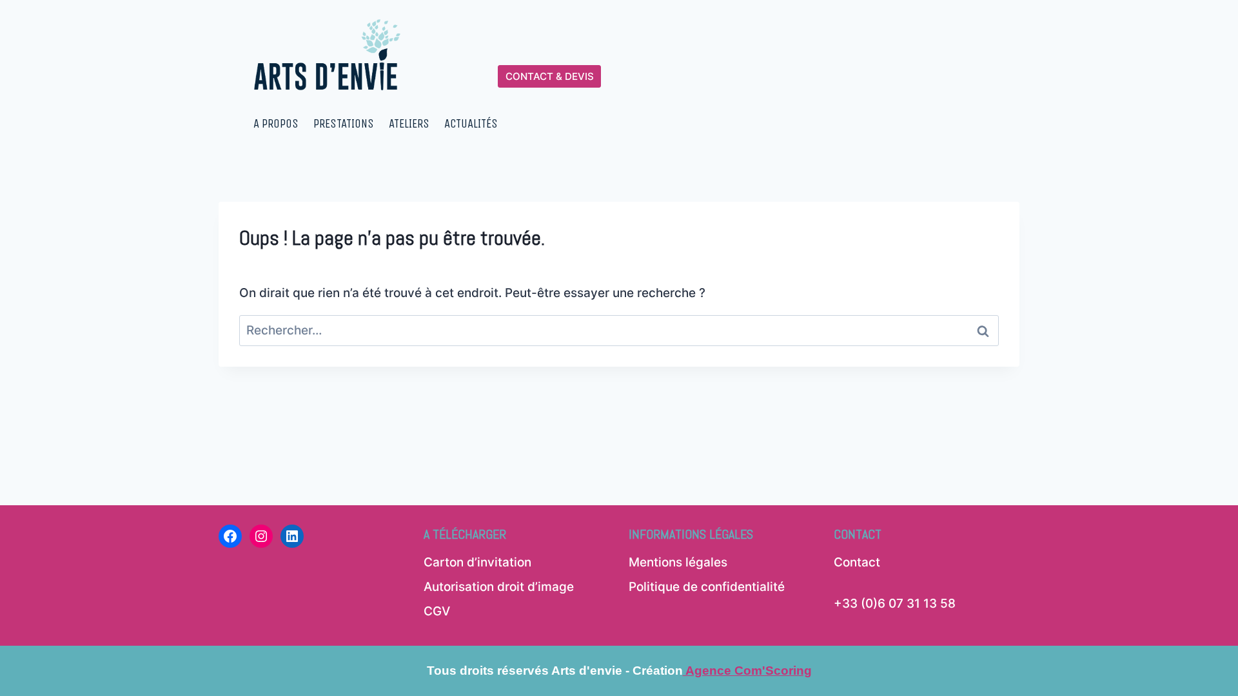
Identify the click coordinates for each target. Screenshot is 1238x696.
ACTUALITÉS (471, 124)
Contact (857, 562)
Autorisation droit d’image (499, 586)
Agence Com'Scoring (747, 670)
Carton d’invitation (477, 562)
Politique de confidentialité (707, 586)
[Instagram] (261, 536)
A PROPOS (276, 124)
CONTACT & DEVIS (550, 76)
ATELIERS (409, 124)
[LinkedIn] (292, 536)
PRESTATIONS (343, 124)
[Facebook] (230, 536)
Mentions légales (678, 562)
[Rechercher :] (619, 330)
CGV (437, 611)
